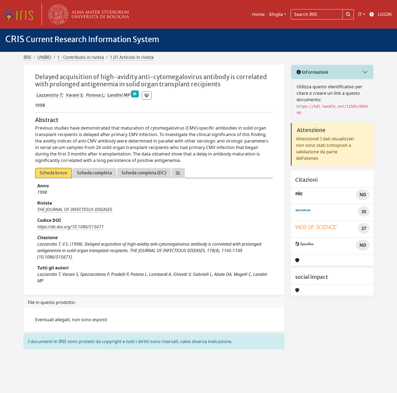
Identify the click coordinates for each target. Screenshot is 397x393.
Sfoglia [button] (276, 14)
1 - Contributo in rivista (80, 57)
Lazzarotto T (49, 95)
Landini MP (118, 95)
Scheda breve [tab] (53, 172)
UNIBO (44, 57)
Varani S (73, 95)
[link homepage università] (87, 14)
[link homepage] (20, 14)
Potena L (94, 95)
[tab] (178, 173)
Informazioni (314, 72)
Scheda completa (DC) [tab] (144, 172)
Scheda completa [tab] (94, 172)
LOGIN (385, 14)
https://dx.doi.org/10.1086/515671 (70, 227)
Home (258, 14)
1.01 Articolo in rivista (132, 57)
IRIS (27, 57)
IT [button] (360, 14)
